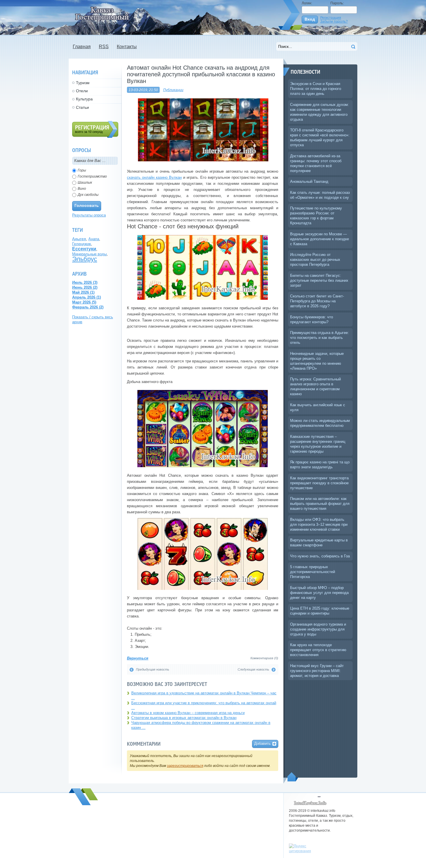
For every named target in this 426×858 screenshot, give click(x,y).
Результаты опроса (89, 215)
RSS (104, 46)
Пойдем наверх (292, 776)
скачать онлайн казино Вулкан (154, 177)
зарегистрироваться (185, 765)
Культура (84, 99)
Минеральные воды (89, 254)
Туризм (83, 82)
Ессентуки (84, 248)
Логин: (307, 3)
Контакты (127, 46)
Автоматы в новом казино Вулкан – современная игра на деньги (188, 713)
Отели (82, 90)
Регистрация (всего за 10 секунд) (95, 129)
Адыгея (79, 238)
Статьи (82, 107)
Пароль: (337, 3)
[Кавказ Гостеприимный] (105, 13)
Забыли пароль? (334, 21)
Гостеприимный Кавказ (311, 801)
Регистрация (330, 17)
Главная (82, 46)
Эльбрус (84, 259)
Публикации (173, 90)
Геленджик (81, 244)
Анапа (93, 239)
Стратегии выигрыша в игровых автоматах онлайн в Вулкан (183, 718)
